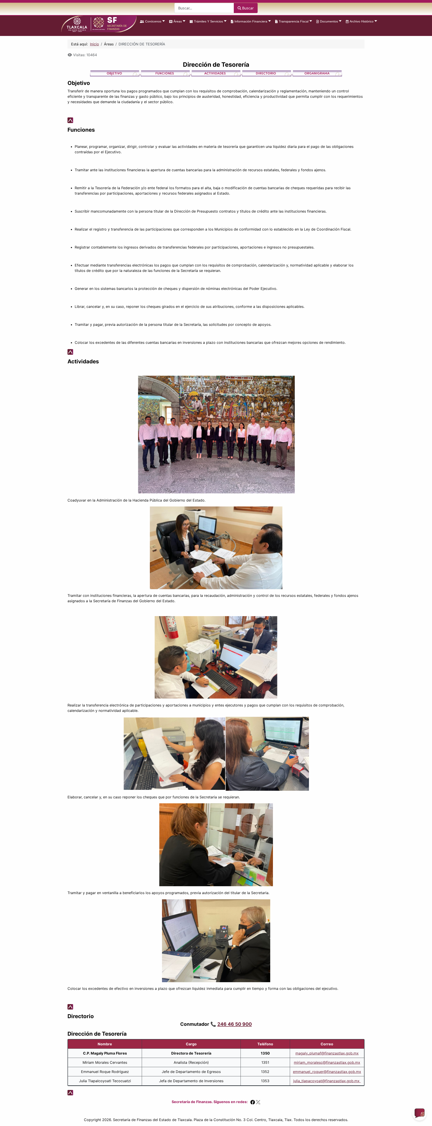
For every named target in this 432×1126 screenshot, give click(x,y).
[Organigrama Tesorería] (317, 73)
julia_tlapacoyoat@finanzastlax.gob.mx (326, 1081)
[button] (151, 21)
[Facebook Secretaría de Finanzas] (252, 1101)
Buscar (248, 8)
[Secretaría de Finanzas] (99, 24)
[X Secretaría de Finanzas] (258, 1101)
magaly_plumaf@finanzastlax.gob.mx (327, 1053)
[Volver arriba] (424, 1117)
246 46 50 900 (234, 1024)
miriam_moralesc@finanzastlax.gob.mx (327, 1062)
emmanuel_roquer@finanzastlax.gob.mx (327, 1071)
